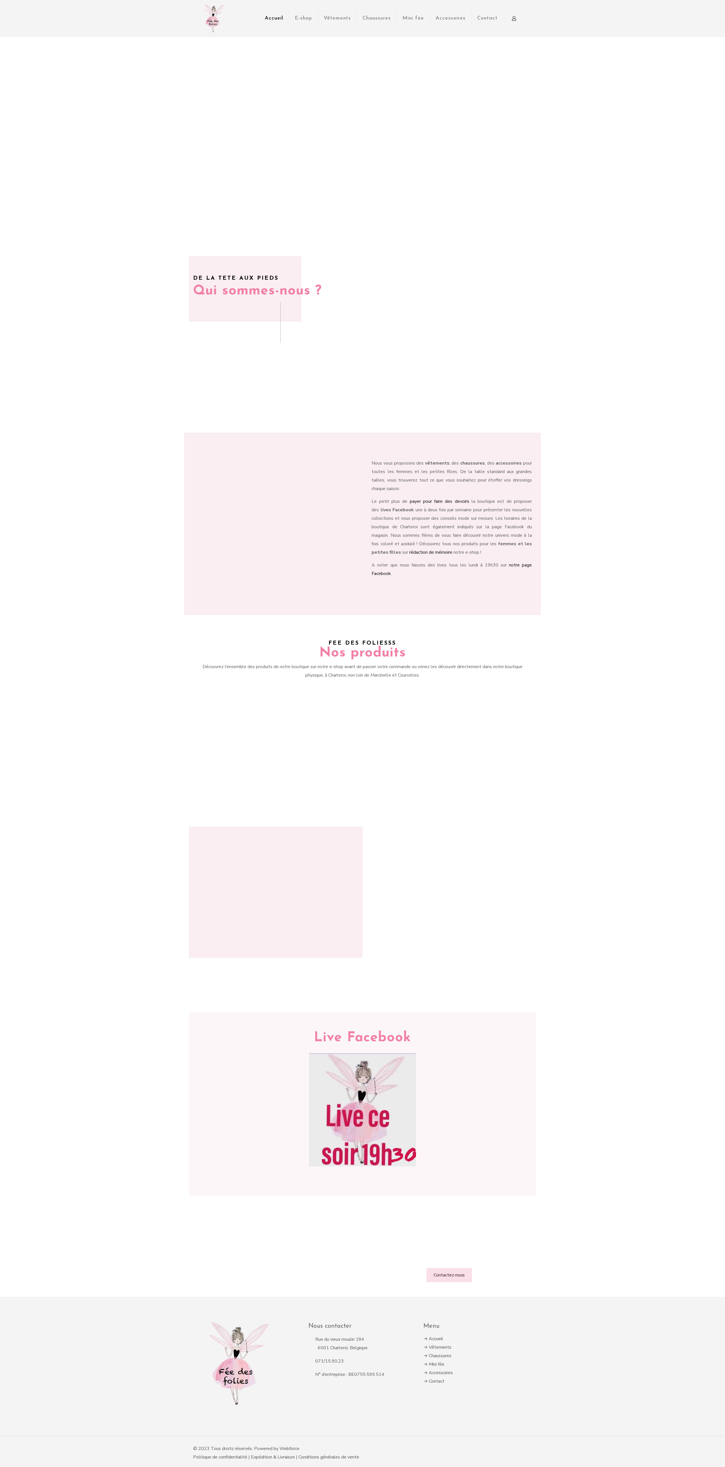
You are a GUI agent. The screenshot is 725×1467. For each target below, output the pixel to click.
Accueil (436, 1339)
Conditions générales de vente (328, 1457)
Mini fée (436, 1364)
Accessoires (441, 1373)
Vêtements (440, 1347)
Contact (436, 1381)
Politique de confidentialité (220, 1457)
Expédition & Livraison (273, 1457)
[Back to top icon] (529, 1446)
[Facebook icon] (517, 1449)
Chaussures (440, 1356)
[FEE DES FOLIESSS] (213, 18)
